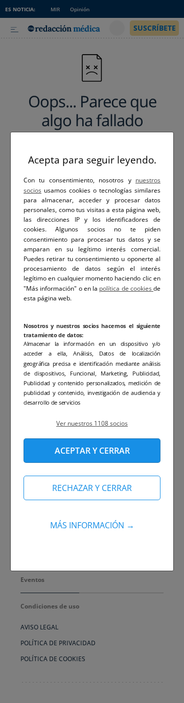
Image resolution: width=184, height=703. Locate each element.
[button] (92, 423)
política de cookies (126, 288)
